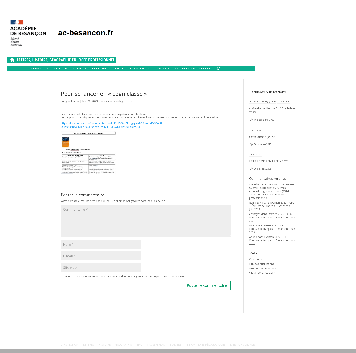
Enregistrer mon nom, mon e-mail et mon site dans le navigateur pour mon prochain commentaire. (124, 276)
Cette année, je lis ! (262, 137)
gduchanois (72, 101)
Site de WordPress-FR (262, 273)
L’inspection (40, 68)
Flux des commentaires (263, 268)
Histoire (77, 68)
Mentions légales (243, 344)
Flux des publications (261, 264)
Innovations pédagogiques (193, 68)
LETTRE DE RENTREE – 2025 (269, 161)
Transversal (137, 68)
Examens (160, 68)
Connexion (255, 259)
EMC (118, 68)
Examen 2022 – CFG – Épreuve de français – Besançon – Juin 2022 (271, 206)
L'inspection (283, 101)
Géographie (99, 68)
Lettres (58, 68)
